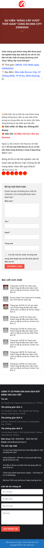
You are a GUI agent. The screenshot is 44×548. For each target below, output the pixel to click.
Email (7, 232)
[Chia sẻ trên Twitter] (12, 173)
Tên (7, 221)
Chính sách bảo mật (30, 542)
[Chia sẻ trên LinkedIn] (25, 173)
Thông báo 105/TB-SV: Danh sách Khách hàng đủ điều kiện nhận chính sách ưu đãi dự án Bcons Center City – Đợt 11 (25, 367)
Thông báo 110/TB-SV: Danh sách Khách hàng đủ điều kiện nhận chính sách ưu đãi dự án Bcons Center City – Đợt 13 (25, 343)
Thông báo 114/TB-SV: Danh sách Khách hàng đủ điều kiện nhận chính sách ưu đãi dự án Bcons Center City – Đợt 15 (25, 289)
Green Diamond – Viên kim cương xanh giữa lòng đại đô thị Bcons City (22, 459)
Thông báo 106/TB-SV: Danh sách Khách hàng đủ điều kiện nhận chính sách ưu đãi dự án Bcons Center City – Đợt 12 (25, 355)
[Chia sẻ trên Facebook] (8, 173)
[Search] (41, 4)
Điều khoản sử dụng (13, 542)
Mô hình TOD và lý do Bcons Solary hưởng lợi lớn (22, 480)
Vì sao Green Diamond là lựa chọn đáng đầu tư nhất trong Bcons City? (23, 451)
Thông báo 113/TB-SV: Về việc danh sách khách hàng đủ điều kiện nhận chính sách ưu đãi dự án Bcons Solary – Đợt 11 (25, 308)
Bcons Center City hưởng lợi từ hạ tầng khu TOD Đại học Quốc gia (25, 299)
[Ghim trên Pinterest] (21, 173)
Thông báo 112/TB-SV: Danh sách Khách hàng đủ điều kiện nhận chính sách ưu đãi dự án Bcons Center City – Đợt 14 (25, 320)
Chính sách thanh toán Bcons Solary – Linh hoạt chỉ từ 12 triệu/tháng (22, 474)
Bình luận (9, 201)
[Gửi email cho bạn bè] (16, 173)
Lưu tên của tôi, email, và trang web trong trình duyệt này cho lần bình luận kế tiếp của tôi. (22, 258)
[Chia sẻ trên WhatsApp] (4, 173)
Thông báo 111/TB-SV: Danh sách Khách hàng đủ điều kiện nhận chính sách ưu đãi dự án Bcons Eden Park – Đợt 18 (24, 332)
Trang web (9, 243)
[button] (4, 4)
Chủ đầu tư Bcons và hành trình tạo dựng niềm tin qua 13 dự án (22, 466)
